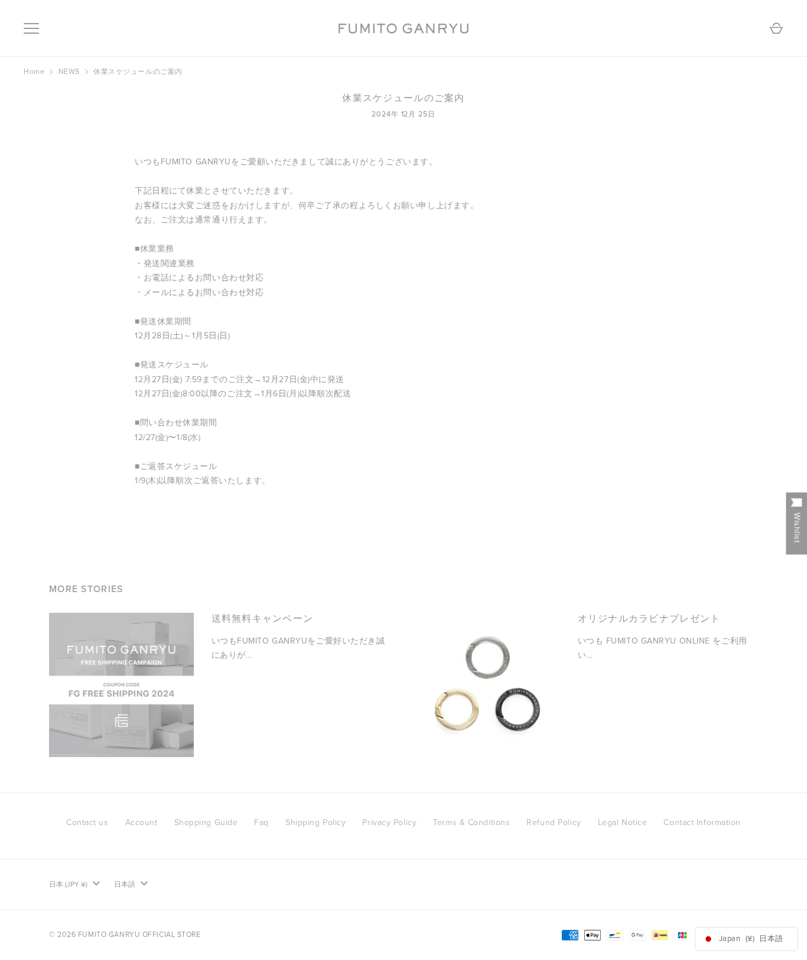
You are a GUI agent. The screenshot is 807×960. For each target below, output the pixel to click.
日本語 (124, 884)
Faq (261, 822)
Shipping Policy (315, 822)
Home (34, 71)
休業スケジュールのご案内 (138, 71)
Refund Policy (553, 822)
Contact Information (702, 822)
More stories (86, 589)
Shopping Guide (206, 822)
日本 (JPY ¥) (68, 884)
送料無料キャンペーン (262, 619)
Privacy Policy (389, 822)
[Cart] (776, 28)
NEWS (69, 71)
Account (141, 822)
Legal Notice (622, 822)
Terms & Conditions (471, 822)
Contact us (87, 822)
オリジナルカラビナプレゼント (649, 619)
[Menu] (31, 28)
